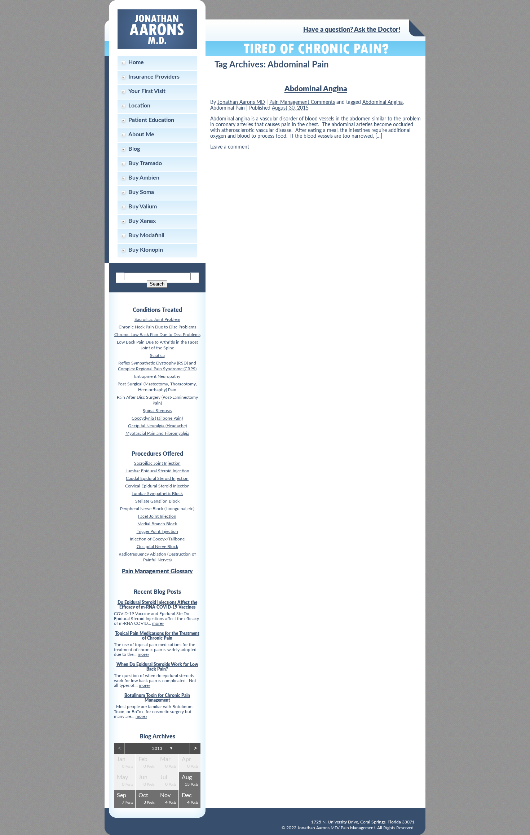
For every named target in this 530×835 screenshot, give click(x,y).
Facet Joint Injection (157, 516)
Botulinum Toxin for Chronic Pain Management (157, 697)
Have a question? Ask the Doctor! (351, 30)
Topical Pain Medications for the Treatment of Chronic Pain (157, 635)
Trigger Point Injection (157, 531)
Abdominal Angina (315, 89)
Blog (134, 149)
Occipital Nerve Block (157, 546)
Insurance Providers (154, 77)
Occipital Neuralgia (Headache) (157, 426)
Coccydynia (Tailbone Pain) (157, 418)
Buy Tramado (145, 163)
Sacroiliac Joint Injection (157, 463)
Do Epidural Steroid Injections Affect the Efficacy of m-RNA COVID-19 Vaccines (157, 604)
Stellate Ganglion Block (157, 501)
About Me (141, 134)
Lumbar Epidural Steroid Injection (157, 471)
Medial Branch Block (157, 524)
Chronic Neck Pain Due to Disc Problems (157, 327)
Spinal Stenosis (157, 410)
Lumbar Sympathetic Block (157, 493)
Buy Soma (141, 192)
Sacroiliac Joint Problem (157, 319)
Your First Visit (146, 91)
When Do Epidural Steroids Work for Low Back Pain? (157, 666)
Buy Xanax (142, 221)
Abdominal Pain (227, 108)
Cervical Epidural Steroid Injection (157, 486)
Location (139, 106)
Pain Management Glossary (157, 571)
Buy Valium (142, 206)
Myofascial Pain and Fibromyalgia (157, 433)
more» (158, 623)
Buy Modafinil (146, 235)
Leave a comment (229, 147)
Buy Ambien (143, 178)
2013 (157, 748)
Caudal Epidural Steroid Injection (157, 478)
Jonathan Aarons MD (241, 102)
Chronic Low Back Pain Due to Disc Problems (157, 334)
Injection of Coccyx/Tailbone (157, 539)
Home (136, 62)
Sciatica (157, 355)
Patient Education (151, 120)
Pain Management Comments (302, 102)
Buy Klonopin (145, 250)
